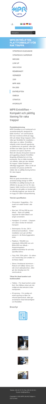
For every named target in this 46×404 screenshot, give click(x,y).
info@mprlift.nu (25, 392)
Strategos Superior (22, 55)
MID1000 (16, 59)
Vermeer (17, 75)
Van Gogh (17, 67)
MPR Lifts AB (25, 396)
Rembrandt (18, 71)
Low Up (16, 63)
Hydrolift (17, 104)
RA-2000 (16, 87)
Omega (16, 96)
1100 (14, 79)
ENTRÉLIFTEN (18, 91)
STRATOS (16, 100)
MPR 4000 (16, 83)
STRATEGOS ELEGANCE (22, 51)
